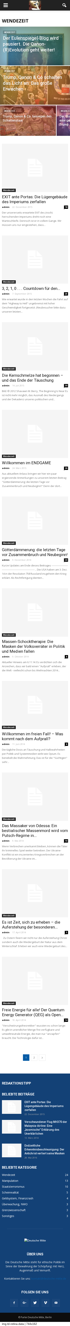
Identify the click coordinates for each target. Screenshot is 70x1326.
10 (66, 840)
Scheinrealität (10, 1192)
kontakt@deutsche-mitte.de (48, 1278)
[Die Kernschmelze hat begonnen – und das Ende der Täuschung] (35, 346)
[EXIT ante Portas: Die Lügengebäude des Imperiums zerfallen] (35, 168)
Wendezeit (9, 32)
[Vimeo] (45, 1303)
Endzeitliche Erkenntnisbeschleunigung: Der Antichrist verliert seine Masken (44, 1149)
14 (66, 1020)
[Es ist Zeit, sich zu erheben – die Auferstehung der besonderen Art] (35, 893)
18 (66, 207)
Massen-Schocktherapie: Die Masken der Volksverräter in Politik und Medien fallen (33, 646)
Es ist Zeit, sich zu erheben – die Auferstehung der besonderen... (31, 924)
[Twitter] (35, 1303)
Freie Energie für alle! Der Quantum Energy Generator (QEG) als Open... (33, 1012)
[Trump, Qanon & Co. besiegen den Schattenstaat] (28, 122)
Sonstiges (8, 1216)
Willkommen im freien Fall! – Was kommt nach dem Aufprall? (32, 736)
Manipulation (10, 1181)
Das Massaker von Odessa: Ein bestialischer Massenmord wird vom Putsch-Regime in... (35, 830)
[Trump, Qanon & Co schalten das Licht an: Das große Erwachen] (35, 87)
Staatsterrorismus (13, 1186)
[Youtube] (56, 1303)
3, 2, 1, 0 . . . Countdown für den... (31, 288)
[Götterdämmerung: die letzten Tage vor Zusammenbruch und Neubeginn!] (35, 521)
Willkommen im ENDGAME (26, 463)
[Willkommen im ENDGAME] (35, 434)
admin (6, 207)
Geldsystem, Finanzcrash (17, 1198)
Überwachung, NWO (15, 1204)
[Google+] (24, 1303)
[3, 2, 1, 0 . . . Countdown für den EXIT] (35, 259)
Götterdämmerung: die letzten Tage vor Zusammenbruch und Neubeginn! (34, 552)
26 (66, 468)
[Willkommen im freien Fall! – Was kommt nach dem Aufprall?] (35, 705)
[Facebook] (14, 1303)
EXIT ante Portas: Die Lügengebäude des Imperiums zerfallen (34, 199)
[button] (64, 5)
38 (66, 385)
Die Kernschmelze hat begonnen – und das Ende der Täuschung (32, 378)
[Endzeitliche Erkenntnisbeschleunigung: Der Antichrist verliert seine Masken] (11, 1150)
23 (66, 293)
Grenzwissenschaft (14, 1210)
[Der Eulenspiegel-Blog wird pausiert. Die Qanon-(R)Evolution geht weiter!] (35, 63)
